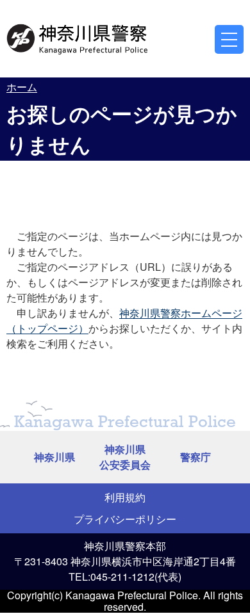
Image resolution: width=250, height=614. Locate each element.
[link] (78, 37)
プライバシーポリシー (125, 519)
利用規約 (125, 497)
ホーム (21, 86)
